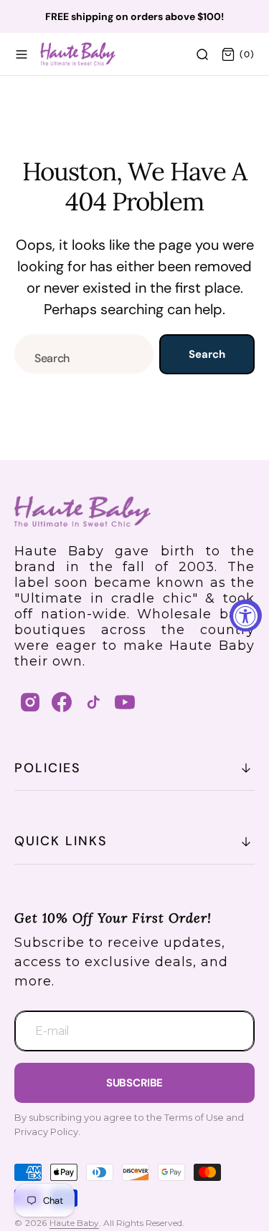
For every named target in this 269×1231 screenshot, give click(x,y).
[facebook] (61, 702)
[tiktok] (93, 702)
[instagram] (30, 702)
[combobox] (84, 354)
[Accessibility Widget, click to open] (246, 616)
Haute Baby (74, 1222)
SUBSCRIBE (135, 1083)
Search (207, 354)
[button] (21, 54)
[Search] (202, 54)
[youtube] (125, 702)
